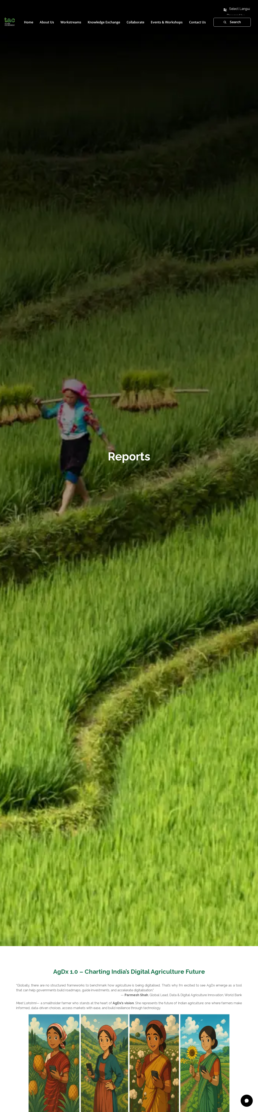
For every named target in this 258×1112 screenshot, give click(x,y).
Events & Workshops (167, 22)
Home (28, 22)
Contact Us (197, 22)
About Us (47, 22)
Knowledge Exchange (104, 22)
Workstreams (70, 22)
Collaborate (135, 22)
